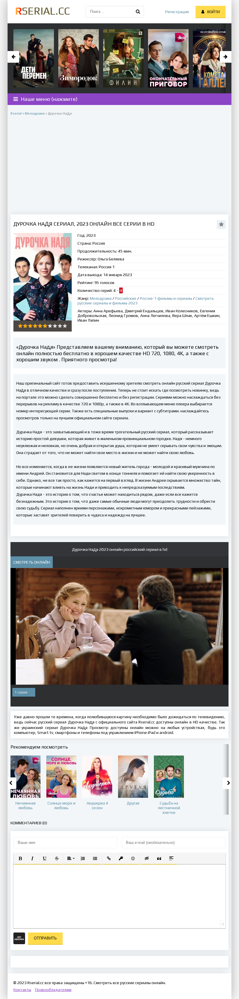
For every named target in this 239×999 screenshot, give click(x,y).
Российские (125, 298)
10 (64, 325)
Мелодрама (101, 298)
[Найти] (138, 11)
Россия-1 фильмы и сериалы (166, 298)
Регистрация (177, 11)
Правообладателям (53, 989)
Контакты (22, 989)
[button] (20, 858)
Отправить (45, 938)
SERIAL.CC (42, 11)
